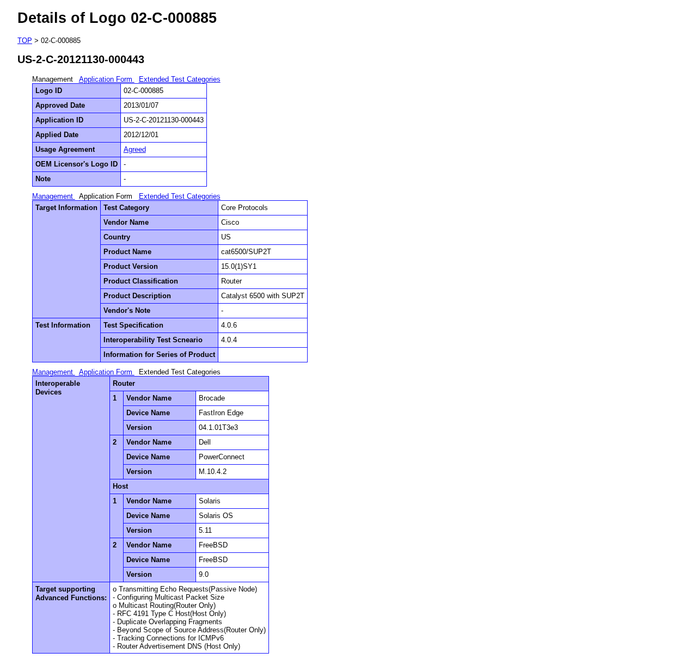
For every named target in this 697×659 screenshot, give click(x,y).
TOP (24, 40)
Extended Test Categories (180, 79)
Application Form (106, 79)
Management (53, 196)
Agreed (135, 149)
